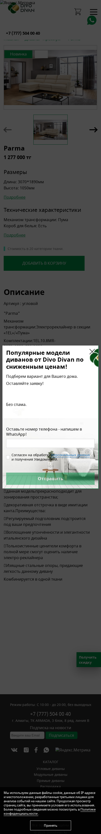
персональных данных (70, 455)
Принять (50, 825)
